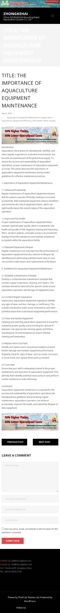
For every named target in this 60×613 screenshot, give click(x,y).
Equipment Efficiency (22, 120)
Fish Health (37, 120)
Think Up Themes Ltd (28, 597)
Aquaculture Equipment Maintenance (24, 117)
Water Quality (49, 120)
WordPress (30, 601)
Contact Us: (5, 560)
